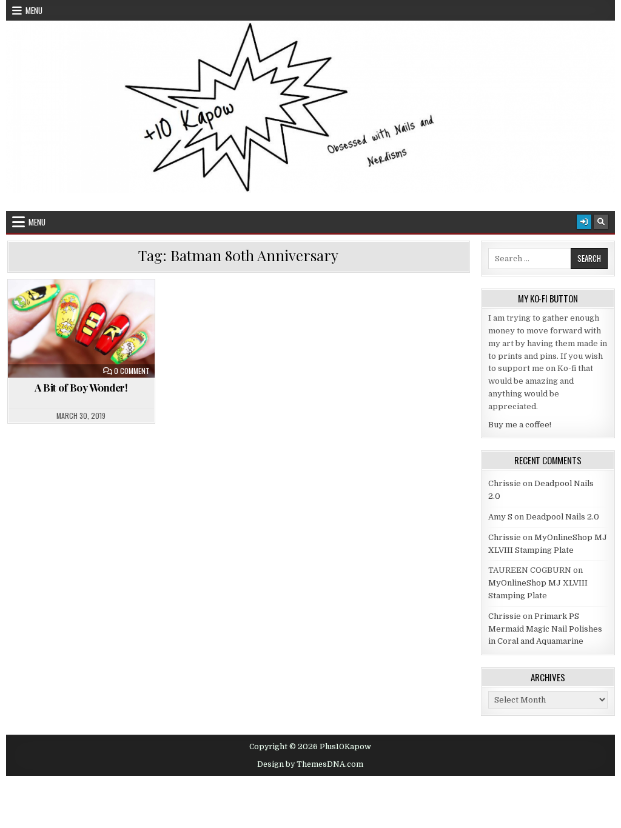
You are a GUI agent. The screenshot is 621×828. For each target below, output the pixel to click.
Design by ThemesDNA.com (310, 764)
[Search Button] (601, 222)
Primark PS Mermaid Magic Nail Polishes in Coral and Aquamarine (545, 629)
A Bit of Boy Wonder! (81, 387)
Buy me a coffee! (519, 424)
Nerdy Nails (57, 334)
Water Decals (86, 347)
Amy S (500, 516)
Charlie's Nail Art (109, 309)
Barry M (43, 309)
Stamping (115, 334)
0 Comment (132, 371)
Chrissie (504, 483)
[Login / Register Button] (584, 222)
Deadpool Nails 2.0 (562, 516)
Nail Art (107, 321)
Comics (60, 321)
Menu (33, 10)
